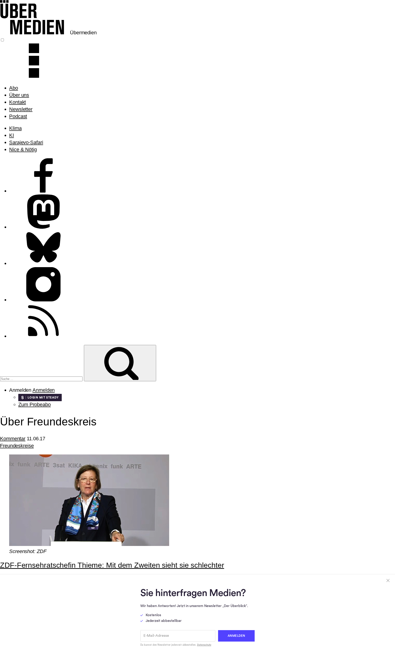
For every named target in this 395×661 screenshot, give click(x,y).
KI (11, 135)
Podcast (18, 116)
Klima (15, 128)
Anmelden (43, 390)
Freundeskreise (17, 446)
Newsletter (20, 109)
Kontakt (17, 102)
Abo (13, 88)
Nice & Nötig (23, 149)
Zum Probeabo (34, 404)
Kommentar (12, 438)
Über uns (19, 95)
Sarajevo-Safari (26, 142)
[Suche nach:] (42, 378)
